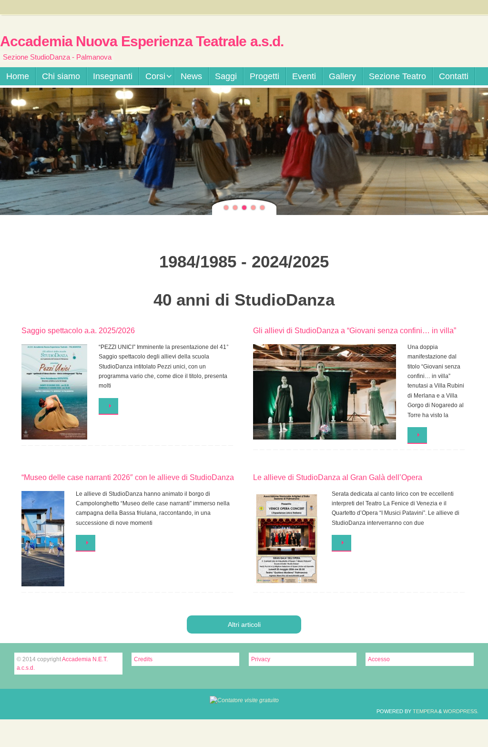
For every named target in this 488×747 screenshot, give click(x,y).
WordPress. (460, 711)
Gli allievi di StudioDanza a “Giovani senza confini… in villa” (354, 331)
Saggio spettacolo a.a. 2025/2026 (78, 331)
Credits (143, 659)
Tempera (425, 711)
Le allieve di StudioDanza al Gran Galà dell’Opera (337, 477)
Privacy (260, 659)
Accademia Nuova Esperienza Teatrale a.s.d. (142, 41)
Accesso (379, 659)
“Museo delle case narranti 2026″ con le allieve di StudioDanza (127, 477)
